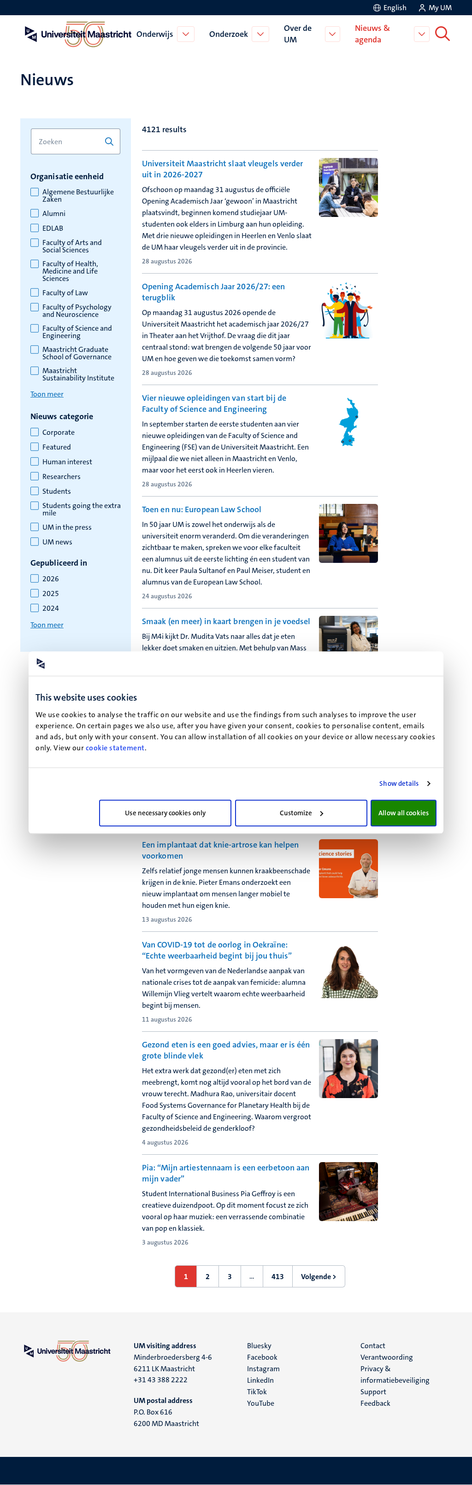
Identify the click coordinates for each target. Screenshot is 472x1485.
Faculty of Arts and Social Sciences (72, 246)
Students (56, 491)
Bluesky (259, 1346)
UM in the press (67, 527)
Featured (56, 447)
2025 (50, 593)
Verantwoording (386, 1357)
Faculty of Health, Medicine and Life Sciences (70, 271)
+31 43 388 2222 (161, 1380)
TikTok (257, 1392)
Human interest (67, 462)
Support (373, 1392)
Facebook (262, 1357)
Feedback (375, 1403)
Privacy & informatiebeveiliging (395, 1374)
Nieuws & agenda (372, 34)
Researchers (61, 476)
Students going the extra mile (81, 509)
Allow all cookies (403, 813)
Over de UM (298, 34)
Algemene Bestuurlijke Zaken (78, 195)
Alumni (53, 213)
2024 (50, 608)
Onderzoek (228, 34)
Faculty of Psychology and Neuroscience (77, 311)
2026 (50, 579)
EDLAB (52, 228)
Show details (399, 783)
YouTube (260, 1403)
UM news (57, 542)
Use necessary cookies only (165, 813)
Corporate (58, 432)
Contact (372, 1346)
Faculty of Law (65, 293)
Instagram (263, 1369)
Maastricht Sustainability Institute (78, 374)
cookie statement (115, 748)
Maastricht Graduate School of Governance (77, 353)
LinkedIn (260, 1380)
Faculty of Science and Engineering (77, 332)
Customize (296, 813)
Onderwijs (154, 34)
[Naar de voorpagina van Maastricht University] (76, 34)
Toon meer (47, 394)
